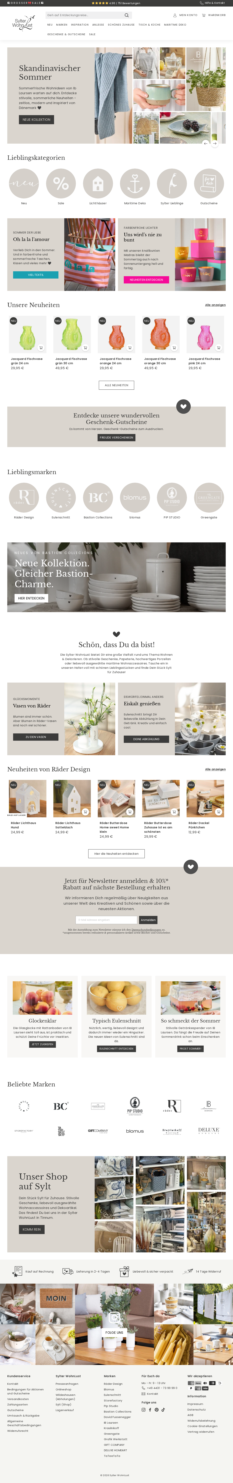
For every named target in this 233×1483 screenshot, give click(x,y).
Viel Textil (36, 275)
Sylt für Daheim (36, 120)
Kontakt (13, 1384)
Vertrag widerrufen (200, 1432)
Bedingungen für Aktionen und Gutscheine (25, 1391)
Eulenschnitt (112, 1395)
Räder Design (113, 1384)
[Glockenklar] (42, 998)
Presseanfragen (67, 1384)
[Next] (214, 143)
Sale (92, 34)
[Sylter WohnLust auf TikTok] (163, 1409)
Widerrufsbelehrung (201, 1421)
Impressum (195, 1404)
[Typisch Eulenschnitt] (116, 998)
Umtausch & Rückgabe (23, 1415)
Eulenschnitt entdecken (116, 1048)
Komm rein (32, 1229)
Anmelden (148, 920)
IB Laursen (111, 1423)
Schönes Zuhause (121, 25)
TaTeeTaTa (112, 1456)
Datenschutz (196, 1409)
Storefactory (113, 1400)
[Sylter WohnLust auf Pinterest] (157, 1409)
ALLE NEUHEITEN (116, 385)
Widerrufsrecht (18, 1431)
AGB (190, 1415)
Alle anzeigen (215, 305)
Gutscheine (15, 1410)
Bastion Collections (118, 1411)
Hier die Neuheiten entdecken (116, 854)
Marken (61, 25)
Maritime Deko (175, 25)
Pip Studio (111, 1406)
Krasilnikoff (111, 1428)
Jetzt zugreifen (42, 1044)
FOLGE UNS (114, 1332)
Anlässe (98, 25)
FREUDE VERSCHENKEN (116, 437)
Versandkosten (18, 1399)
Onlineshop (64, 1389)
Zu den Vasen (36, 737)
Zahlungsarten (17, 1404)
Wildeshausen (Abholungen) (66, 1397)
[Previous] (205, 143)
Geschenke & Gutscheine (66, 34)
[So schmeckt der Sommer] (190, 998)
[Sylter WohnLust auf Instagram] (143, 1409)
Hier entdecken (31, 598)
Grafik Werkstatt (115, 1439)
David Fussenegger (117, 1417)
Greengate (112, 1434)
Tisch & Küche (150, 25)
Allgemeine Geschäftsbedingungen (24, 1423)
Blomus (109, 1389)
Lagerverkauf (65, 1410)
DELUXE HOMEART (115, 1450)
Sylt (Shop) (64, 1404)
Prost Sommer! (190, 1048)
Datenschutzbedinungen (147, 929)
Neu (50, 25)
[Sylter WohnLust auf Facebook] (150, 1409)
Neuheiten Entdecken (146, 280)
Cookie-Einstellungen (202, 1426)
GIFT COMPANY (114, 1445)
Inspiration (80, 25)
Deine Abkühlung (146, 739)
